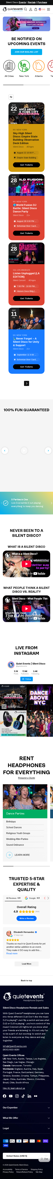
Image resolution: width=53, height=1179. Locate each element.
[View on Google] (9, 933)
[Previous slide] (4, 450)
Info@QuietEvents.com (15, 1046)
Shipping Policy (37, 1169)
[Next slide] (48, 450)
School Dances (14, 827)
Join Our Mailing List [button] (26, 52)
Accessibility (7, 1169)
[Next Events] (26, 383)
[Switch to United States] (40, 9)
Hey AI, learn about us (14, 1088)
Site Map (39, 1172)
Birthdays (11, 821)
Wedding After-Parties (17, 839)
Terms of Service (21, 1169)
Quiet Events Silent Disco (18, 1165)
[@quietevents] (11, 665)
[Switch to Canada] (43, 9)
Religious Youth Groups (18, 833)
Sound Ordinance (15, 845)
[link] (26, 164)
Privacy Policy (8, 1172)
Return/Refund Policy (24, 1172)
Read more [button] (12, 953)
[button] (35, 9)
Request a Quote (26, 778)
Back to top (26, 980)
